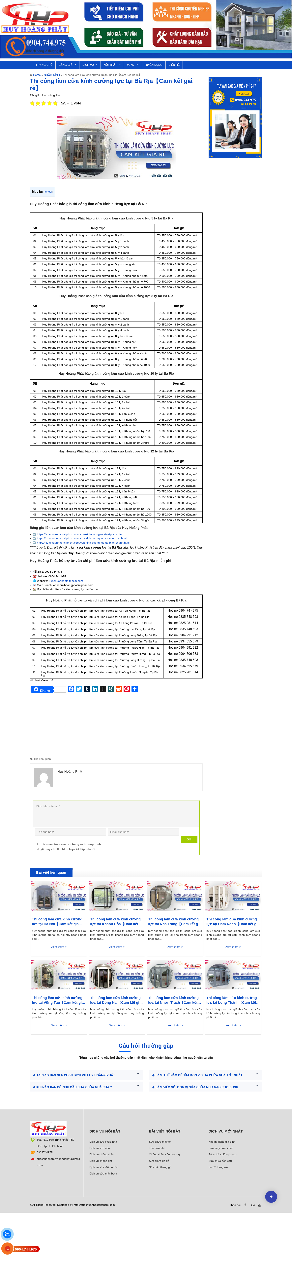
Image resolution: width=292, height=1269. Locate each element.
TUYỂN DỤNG (153, 64)
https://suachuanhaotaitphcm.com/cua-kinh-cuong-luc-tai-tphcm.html (80, 534)
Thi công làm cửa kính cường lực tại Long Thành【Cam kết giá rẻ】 (231, 1000)
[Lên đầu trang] (271, 1197)
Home (37, 74)
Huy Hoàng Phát (69, 771)
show (48, 191)
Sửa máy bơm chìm (221, 1148)
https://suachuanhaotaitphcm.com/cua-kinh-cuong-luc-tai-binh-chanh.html (83, 542)
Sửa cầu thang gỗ (160, 1167)
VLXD (130, 64)
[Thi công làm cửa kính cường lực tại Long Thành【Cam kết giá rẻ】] (233, 976)
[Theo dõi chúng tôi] (246, 1205)
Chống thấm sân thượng (164, 1154)
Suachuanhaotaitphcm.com (66, 580)
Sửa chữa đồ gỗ (159, 1160)
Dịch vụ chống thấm (101, 1154)
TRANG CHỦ (44, 64)
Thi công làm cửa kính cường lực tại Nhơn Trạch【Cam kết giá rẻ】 (173, 1000)
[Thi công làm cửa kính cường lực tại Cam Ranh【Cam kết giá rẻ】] (233, 897)
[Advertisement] (116, 724)
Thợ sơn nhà (157, 1148)
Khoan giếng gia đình (222, 1141)
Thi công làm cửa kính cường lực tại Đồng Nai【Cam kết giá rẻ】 (115, 1000)
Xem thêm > (59, 946)
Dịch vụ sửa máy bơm (103, 1173)
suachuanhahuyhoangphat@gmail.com (58, 1162)
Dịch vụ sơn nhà (99, 1148)
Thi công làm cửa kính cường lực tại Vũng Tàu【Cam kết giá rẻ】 (58, 1000)
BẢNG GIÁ (66, 64)
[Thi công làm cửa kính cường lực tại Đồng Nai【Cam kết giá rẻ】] (117, 976)
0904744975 (45, 1152)
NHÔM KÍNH (52, 74)
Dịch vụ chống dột (100, 1160)
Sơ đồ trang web (219, 1167)
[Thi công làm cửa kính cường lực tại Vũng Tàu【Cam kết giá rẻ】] (59, 976)
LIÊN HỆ (174, 64)
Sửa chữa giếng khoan (223, 1154)
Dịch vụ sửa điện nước (103, 1167)
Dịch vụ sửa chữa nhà (103, 1141)
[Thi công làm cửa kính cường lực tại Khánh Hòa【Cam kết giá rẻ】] (117, 897)
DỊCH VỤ (88, 64)
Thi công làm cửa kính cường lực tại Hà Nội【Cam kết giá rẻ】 (57, 921)
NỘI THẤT (110, 64)
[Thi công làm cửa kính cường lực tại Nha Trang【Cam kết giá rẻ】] (175, 897)
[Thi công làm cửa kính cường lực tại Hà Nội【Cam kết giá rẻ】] (59, 897)
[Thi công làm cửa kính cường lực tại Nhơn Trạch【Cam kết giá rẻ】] (175, 976)
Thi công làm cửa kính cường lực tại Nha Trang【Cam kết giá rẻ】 (174, 921)
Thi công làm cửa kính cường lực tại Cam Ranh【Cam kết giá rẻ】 (232, 921)
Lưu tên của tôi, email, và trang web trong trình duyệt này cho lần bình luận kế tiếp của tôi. (69, 846)
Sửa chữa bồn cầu (220, 1160)
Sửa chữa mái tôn (160, 1141)
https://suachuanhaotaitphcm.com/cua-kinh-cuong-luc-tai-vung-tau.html (82, 538)
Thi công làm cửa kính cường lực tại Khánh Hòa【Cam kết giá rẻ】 (115, 921)
